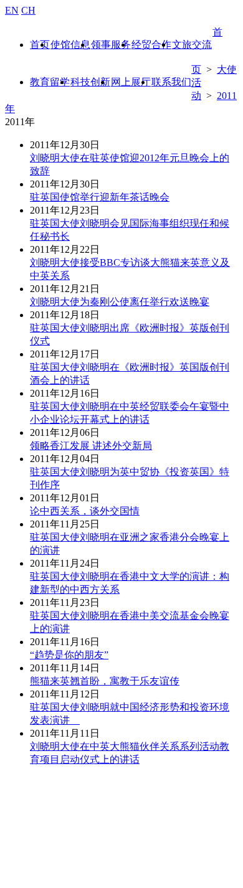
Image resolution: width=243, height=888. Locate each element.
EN (12, 10)
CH (28, 10)
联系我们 (171, 82)
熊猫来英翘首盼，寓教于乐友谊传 (104, 681)
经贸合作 (151, 44)
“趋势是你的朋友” (69, 654)
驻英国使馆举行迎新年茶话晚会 (99, 197)
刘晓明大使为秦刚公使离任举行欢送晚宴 (119, 301)
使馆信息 (70, 44)
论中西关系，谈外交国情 (85, 511)
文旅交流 (192, 44)
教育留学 (50, 82)
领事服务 (111, 44)
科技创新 (90, 82)
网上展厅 (131, 82)
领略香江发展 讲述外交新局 (91, 445)
